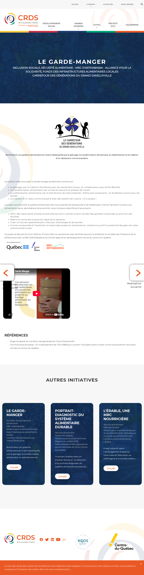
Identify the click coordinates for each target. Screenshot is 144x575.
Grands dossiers (78, 24)
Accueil (75, 4)
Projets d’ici (113, 24)
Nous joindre (127, 4)
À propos (91, 4)
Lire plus (14, 467)
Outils (96, 25)
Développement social (51, 24)
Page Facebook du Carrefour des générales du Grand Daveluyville (42, 341)
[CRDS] (21, 19)
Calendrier (132, 25)
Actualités (108, 4)
